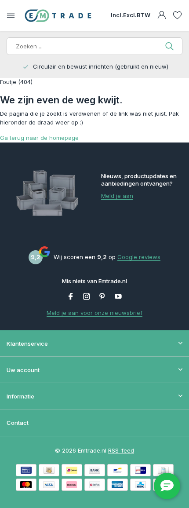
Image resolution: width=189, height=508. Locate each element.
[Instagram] (86, 297)
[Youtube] (118, 297)
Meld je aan (117, 195)
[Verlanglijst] (177, 15)
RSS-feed (121, 450)
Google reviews (138, 256)
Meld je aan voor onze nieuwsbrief (94, 312)
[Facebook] (70, 297)
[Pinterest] (102, 297)
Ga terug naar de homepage (39, 137)
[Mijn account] (161, 15)
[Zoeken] (170, 46)
